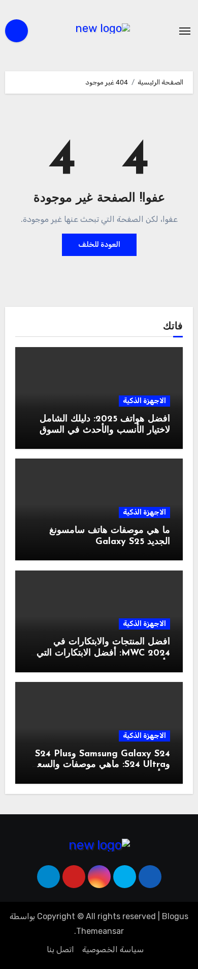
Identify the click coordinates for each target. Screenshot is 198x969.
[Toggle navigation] (185, 31)
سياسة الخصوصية (113, 949)
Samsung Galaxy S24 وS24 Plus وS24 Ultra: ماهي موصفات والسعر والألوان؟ (101, 765)
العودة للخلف (99, 244)
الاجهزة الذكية (144, 400)
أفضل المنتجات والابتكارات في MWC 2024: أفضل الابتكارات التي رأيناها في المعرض (103, 653)
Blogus (175, 916)
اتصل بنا (60, 949)
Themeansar (100, 931)
